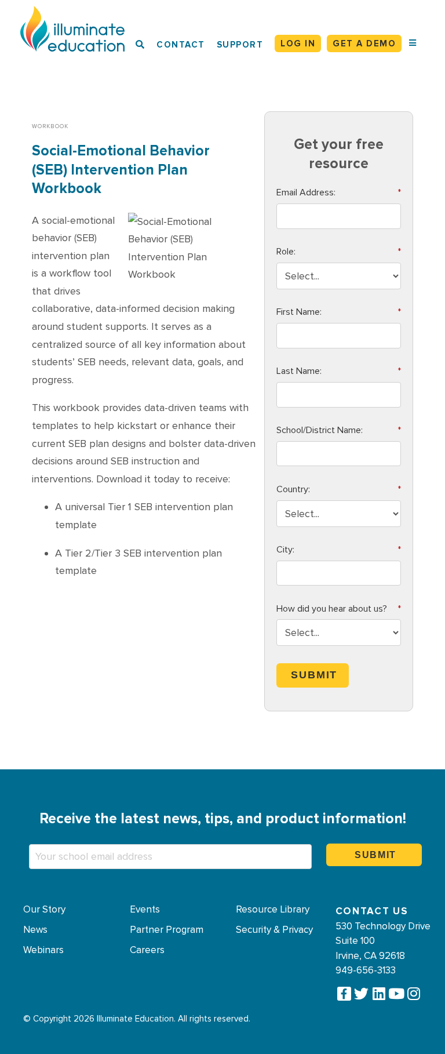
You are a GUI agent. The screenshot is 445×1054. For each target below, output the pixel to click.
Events (145, 909)
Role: (338, 251)
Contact (180, 44)
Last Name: (338, 371)
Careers (147, 950)
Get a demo (364, 43)
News (35, 930)
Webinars (43, 950)
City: (338, 549)
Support (240, 44)
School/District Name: (338, 430)
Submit (314, 675)
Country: (338, 489)
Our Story (44, 909)
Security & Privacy (274, 930)
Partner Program (166, 930)
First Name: (338, 312)
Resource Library (272, 909)
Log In (297, 43)
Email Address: (338, 192)
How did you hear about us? (338, 609)
